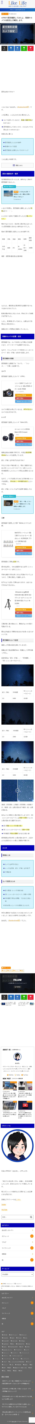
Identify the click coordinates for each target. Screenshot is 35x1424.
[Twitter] (17, 987)
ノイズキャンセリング (16, 1355)
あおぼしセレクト (8, 1230)
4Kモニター (24, 1335)
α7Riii (10, 970)
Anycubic (5, 1338)
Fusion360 (6, 1341)
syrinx (4, 1347)
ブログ (4, 1242)
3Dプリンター (14, 1335)
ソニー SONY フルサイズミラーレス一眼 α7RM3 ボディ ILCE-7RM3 (23, 386)
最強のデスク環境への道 (20, 1367)
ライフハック (6, 1248)
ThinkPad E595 (14, 1347)
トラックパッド (25, 1353)
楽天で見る (20, 398)
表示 (21, 165)
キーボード (15, 1353)
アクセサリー (19, 1350)
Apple (12, 1338)
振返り (26, 1364)
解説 (15, 1370)
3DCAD (5, 1335)
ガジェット (5, 1236)
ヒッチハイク (25, 1358)
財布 (21, 1370)
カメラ (16, 970)
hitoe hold (14, 1341)
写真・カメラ (5, 13)
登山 (4, 1370)
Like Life (14, 1421)
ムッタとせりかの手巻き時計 (17, 1361)
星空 (22, 970)
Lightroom (6, 1344)
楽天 (31, 1367)
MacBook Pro (20, 1344)
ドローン (5, 1355)
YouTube (4, 1209)
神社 (10, 1370)
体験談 (4, 1254)
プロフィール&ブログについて (17, 9)
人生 (12, 1364)
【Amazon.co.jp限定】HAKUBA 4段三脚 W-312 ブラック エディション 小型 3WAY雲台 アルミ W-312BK (23, 597)
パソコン (16, 1358)
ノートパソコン (7, 1358)
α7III (22, 1347)
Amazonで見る (21, 395)
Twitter (3, 1204)
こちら (18, 1199)
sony (4, 970)
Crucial (19, 1338)
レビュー (5, 1364)
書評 (10, 1367)
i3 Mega (23, 1341)
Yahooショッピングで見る (24, 402)
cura (26, 1338)
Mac (13, 1344)
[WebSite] (10, 1075)
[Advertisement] (17, 70)
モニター (30, 1361)
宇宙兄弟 (19, 1364)
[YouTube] (24, 1075)
